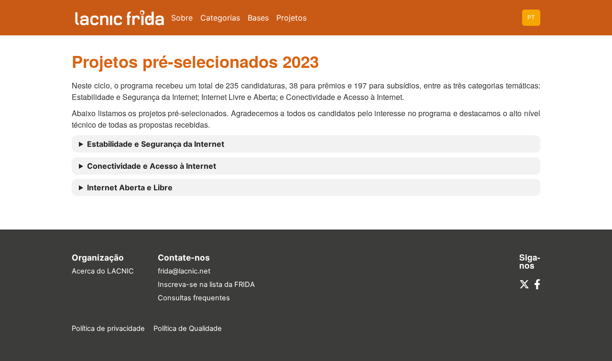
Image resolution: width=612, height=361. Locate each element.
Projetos (291, 17)
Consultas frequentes (194, 298)
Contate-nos (184, 257)
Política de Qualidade (187, 328)
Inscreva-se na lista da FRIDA (206, 284)
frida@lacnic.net (184, 271)
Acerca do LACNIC (103, 271)
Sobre (182, 17)
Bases (258, 17)
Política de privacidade (108, 328)
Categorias (220, 17)
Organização (98, 257)
